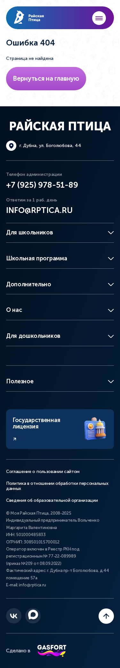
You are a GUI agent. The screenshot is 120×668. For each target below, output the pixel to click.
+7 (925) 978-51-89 (42, 185)
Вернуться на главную (46, 78)
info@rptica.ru (39, 210)
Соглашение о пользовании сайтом (43, 471)
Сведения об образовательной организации (52, 500)
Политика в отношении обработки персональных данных (57, 486)
